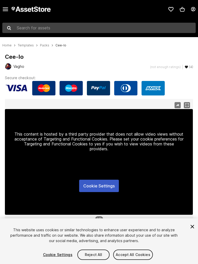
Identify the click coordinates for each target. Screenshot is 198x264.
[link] (171, 9)
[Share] (178, 105)
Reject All (93, 254)
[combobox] (99, 28)
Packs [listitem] (44, 45)
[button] (182, 9)
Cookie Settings (99, 185)
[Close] (192, 226)
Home (7, 45)
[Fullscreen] (187, 105)
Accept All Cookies (133, 254)
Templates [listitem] (26, 45)
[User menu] (193, 9)
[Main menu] (5, 9)
